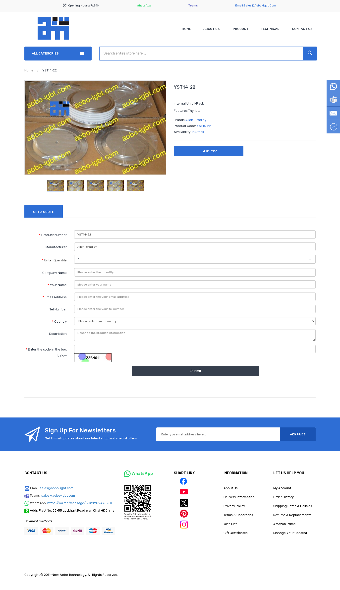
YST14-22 (49, 70)
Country (60, 321)
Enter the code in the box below (47, 352)
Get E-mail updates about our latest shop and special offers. (91, 438)
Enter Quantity (55, 260)
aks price (298, 434)
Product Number (54, 235)
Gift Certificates (236, 533)
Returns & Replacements (292, 515)
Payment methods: (38, 521)
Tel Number (58, 309)
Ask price (210, 151)
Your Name (58, 285)
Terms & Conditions (238, 515)
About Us (231, 488)
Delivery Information (239, 497)
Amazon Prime (284, 524)
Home (28, 70)
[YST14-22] (55, 185)
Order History (283, 497)
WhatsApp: (71, 503)
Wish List (230, 524)
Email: (51, 488)
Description (58, 334)
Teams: (52, 495)
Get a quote (43, 212)
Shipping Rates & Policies (292, 506)
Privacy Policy (234, 506)
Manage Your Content (290, 533)
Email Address (56, 297)
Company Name (54, 273)
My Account (282, 488)
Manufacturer (56, 247)
